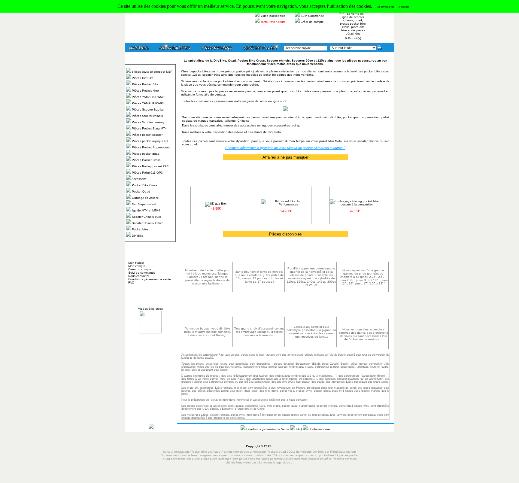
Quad (232, 60)
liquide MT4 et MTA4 (146, 210)
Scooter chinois (278, 60)
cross (285, 455)
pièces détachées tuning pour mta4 (220, 390)
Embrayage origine (249, 308)
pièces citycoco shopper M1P (152, 71)
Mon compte (136, 266)
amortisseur (258, 451)
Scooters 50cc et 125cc (309, 60)
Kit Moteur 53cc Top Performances (286, 179)
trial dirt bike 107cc (268, 455)
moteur (351, 451)
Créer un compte (312, 21)
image (277, 462)
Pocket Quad (141, 191)
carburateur (322, 366)
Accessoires (363, 310)
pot (327, 451)
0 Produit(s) (353, 38)
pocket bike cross (376, 71)
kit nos (185, 369)
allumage (363, 366)
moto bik (192, 387)
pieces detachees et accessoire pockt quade (215, 405)
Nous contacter (138, 276)
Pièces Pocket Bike (145, 84)
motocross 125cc (197, 414)
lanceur (168, 451)
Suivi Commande (312, 15)
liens (194, 455)
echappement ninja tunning (260, 366)
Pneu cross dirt (363, 253)
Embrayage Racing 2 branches (354, 179)
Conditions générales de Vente (268, 429)
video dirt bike (253, 462)
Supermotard (170, 455)
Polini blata (337, 451)
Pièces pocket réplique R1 (150, 141)
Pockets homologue (235, 451)
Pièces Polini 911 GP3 (147, 172)
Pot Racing (311, 253)
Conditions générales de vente (149, 279)
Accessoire (139, 179)
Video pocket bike (272, 15)
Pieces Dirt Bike (142, 78)
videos (267, 462)
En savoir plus (385, 6)
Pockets (338, 458)
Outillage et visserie (145, 197)
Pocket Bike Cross (144, 185)
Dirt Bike (137, 235)
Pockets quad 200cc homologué (290, 451)
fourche (185, 455)
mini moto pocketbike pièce (313, 458)
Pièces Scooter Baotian (148, 109)
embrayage (296, 366)
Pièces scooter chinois (147, 115)
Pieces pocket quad (145, 153)
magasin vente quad (214, 455)
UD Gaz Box (215, 178)
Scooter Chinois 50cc (146, 216)
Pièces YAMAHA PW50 (148, 97)
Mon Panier (136, 262)
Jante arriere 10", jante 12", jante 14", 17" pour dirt (259, 253)
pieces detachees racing (211, 363)
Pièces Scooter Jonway (148, 122)
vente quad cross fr (303, 455)
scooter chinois (241, 455)
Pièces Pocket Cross (146, 160)
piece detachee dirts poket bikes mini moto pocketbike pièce (252, 458)
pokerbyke (241, 363)
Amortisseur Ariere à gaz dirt (207, 253)
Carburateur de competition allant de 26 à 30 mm (207, 308)
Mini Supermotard (144, 204)
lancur (224, 369)
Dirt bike (318, 451)
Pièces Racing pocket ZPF (150, 166)
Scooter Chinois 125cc (147, 223)
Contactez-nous (319, 429)
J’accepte (404, 6)
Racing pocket (273, 308)
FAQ (131, 282)
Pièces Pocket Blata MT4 (149, 128)
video (286, 462)
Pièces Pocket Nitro (145, 90)
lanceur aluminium (301, 306)
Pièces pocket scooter (147, 134)
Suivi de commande (142, 272)
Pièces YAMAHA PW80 (148, 103)
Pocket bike (140, 229)
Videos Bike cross (150, 308)
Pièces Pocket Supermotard (151, 147)
